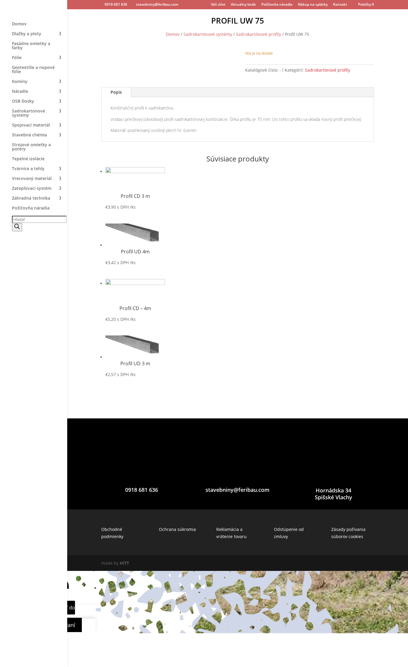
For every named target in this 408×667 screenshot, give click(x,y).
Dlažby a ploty (26, 34)
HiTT (124, 563)
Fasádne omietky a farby (31, 45)
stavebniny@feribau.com (237, 489)
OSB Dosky (23, 101)
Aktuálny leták (243, 5)
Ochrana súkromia (177, 529)
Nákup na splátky (313, 5)
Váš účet (218, 5)
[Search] (17, 227)
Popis (116, 92)
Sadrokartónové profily (258, 34)
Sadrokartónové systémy (28, 113)
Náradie (20, 91)
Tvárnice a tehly (28, 169)
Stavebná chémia (29, 135)
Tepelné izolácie (28, 159)
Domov (19, 24)
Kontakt (340, 5)
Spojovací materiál (31, 125)
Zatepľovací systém (31, 188)
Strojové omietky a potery (31, 147)
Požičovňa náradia (276, 5)
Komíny (19, 81)
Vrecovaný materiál (32, 178)
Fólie (17, 58)
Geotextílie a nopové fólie (33, 69)
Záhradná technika (31, 198)
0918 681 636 (116, 4)
